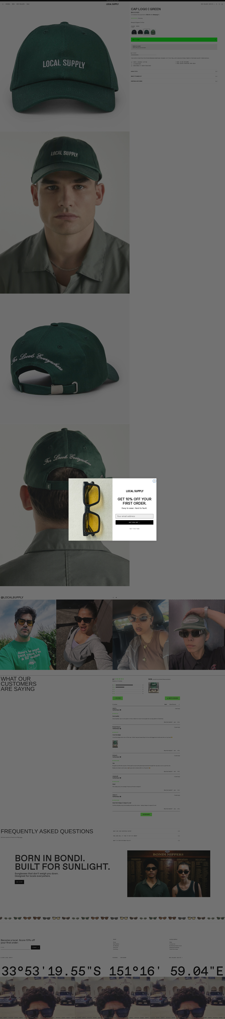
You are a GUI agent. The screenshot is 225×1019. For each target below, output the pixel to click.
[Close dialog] (154, 481)
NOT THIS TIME (134, 528)
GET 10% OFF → (134, 522)
